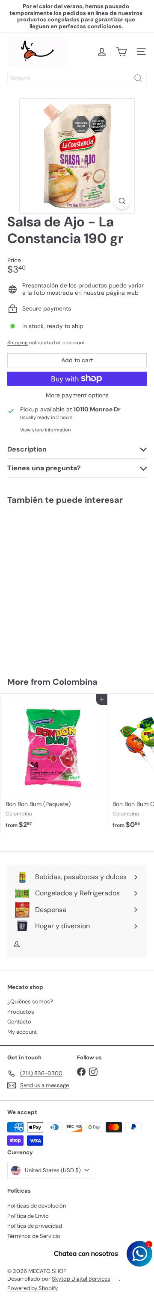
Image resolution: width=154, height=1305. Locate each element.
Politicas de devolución (36, 1205)
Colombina (75, 681)
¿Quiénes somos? (30, 1001)
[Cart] (121, 51)
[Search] (138, 78)
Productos (20, 1011)
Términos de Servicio (33, 1236)
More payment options (77, 395)
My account (22, 1031)
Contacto (19, 1021)
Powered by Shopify (32, 1288)
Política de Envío (28, 1216)
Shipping (17, 342)
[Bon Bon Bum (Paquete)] (53, 764)
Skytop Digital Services (81, 1278)
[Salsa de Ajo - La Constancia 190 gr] (53, 585)
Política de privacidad (34, 1225)
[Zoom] (122, 201)
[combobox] (77, 78)
